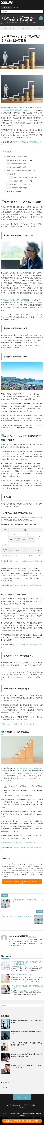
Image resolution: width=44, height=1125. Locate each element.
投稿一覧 (31, 936)
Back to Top (22, 1097)
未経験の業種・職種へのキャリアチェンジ (20, 160)
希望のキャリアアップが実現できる (18, 184)
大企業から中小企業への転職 (16, 163)
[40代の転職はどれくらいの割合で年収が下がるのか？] (5, 903)
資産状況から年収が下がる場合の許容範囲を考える (19, 170)
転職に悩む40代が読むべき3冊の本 (22, 974)
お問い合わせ (22, 1107)
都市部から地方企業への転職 (16, 167)
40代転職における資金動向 (13, 191)
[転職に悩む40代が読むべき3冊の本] (5, 978)
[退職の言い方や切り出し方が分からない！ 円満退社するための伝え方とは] (5, 1069)
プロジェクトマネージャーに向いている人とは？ (17, 916)
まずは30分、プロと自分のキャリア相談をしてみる (22, 1121)
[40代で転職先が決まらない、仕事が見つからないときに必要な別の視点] (5, 965)
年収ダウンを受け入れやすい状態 (20, 181)
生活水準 (11, 174)
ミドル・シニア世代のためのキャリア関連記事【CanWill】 (19, 18)
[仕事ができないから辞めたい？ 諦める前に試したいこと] (5, 1035)
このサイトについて (13, 1105)
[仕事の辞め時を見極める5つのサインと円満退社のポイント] (5, 1024)
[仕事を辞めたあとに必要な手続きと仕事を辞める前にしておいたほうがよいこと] (5, 1057)
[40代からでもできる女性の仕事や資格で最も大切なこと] (5, 989)
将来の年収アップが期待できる (17, 188)
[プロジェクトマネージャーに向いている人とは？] (38, 919)
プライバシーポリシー (30, 1105)
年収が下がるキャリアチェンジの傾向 (16, 156)
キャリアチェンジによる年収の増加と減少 (23, 177)
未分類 (5, 1087)
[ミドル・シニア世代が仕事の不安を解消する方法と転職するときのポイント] (5, 1046)
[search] (41, 11)
